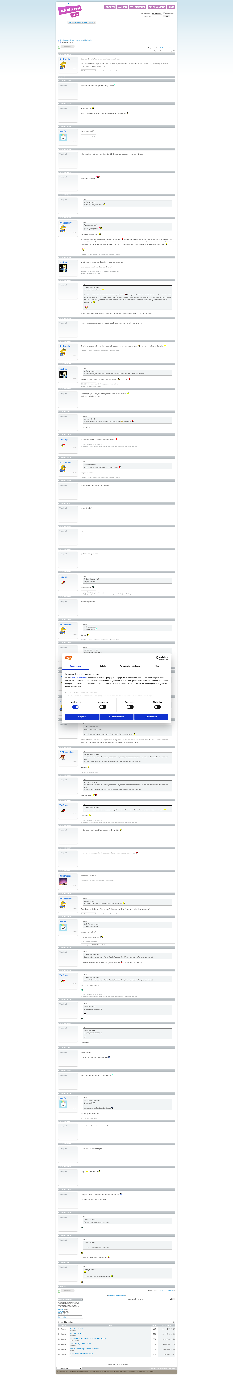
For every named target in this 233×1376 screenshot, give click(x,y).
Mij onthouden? (169, 13)
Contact (151, 1371)
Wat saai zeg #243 (76, 1328)
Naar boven (172, 1368)
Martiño (62, 131)
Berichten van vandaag (79, 22)
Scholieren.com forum (67, 40)
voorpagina (69, 3)
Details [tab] (103, 666)
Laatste (170, 48)
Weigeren (82, 717)
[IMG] (60, 1312)
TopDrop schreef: (90, 465)
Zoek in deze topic (168, 51)
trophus (63, 262)
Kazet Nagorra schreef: (92, 1100)
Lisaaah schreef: (90, 901)
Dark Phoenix (65, 876)
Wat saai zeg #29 (68, 42)
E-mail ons (153, 1368)
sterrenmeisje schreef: (92, 650)
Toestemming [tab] (75, 666)
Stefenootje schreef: (91, 727)
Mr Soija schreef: (90, 202)
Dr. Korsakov (65, 59)
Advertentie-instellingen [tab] (130, 666)
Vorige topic (111, 1295)
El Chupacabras (66, 752)
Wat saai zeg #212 (76, 1333)
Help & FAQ (142, 1371)
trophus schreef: (89, 419)
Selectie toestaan (116, 717)
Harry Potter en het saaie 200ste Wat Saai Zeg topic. (88, 1338)
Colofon (133, 1371)
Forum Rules (62, 1317)
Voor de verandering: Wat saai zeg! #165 (84, 1349)
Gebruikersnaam (146, 13)
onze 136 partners (78, 678)
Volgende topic (120, 1295)
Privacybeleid (105, 1371)
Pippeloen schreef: (90, 225)
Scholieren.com (162, 1368)
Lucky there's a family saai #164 (81, 1354)
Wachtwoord (147, 16)
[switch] (102, 707)
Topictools (157, 51)
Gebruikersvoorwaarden (119, 1371)
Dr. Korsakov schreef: (91, 287)
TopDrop (63, 440)
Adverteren (95, 1371)
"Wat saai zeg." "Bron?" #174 (80, 1343)
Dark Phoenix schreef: (92, 924)
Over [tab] (157, 666)
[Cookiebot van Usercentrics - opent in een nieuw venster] (157, 658)
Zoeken (91, 22)
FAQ (69, 22)
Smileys (60, 1311)
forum (75, 3)
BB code (60, 1309)
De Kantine (88, 40)
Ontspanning (79, 40)
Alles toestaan (151, 717)
